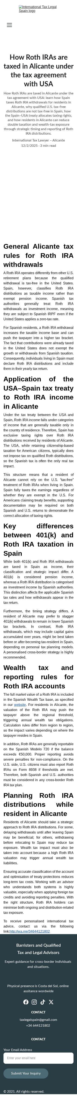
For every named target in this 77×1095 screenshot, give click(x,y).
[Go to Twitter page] (51, 1002)
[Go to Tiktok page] (42, 1002)
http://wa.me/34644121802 (30, 931)
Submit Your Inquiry (26, 1073)
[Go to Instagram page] (34, 1002)
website (20, 705)
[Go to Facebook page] (25, 1002)
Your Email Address (17, 1050)
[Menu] (9, 25)
